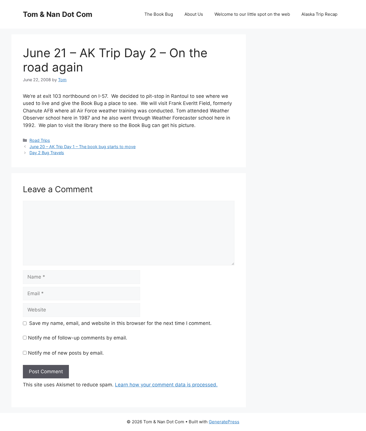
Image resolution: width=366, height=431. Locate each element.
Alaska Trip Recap (319, 14)
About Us (193, 14)
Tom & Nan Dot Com (57, 14)
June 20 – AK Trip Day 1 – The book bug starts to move (82, 146)
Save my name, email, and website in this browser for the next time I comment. (120, 323)
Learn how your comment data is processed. (166, 385)
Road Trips (39, 140)
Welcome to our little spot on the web (252, 14)
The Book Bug (158, 14)
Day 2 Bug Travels (46, 152)
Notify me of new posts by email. (66, 353)
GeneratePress (224, 421)
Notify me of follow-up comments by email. (77, 338)
